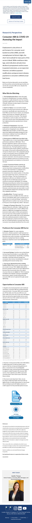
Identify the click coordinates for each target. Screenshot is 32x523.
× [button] (28, 3)
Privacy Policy (14, 517)
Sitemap (7, 517)
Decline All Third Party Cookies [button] (16, 21)
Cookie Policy (18, 13)
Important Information (16, 519)
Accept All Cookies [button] (16, 17)
